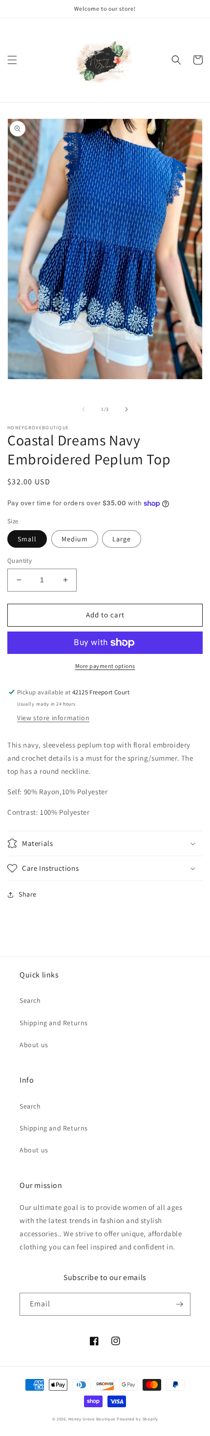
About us (34, 1044)
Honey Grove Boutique (91, 1418)
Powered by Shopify (137, 1418)
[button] (12, 60)
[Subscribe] (179, 1304)
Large (121, 539)
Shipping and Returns (54, 1022)
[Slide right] (126, 409)
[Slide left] (83, 409)
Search (30, 1000)
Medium (75, 539)
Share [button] (28, 894)
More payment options (105, 666)
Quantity (19, 560)
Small (27, 539)
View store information (53, 717)
